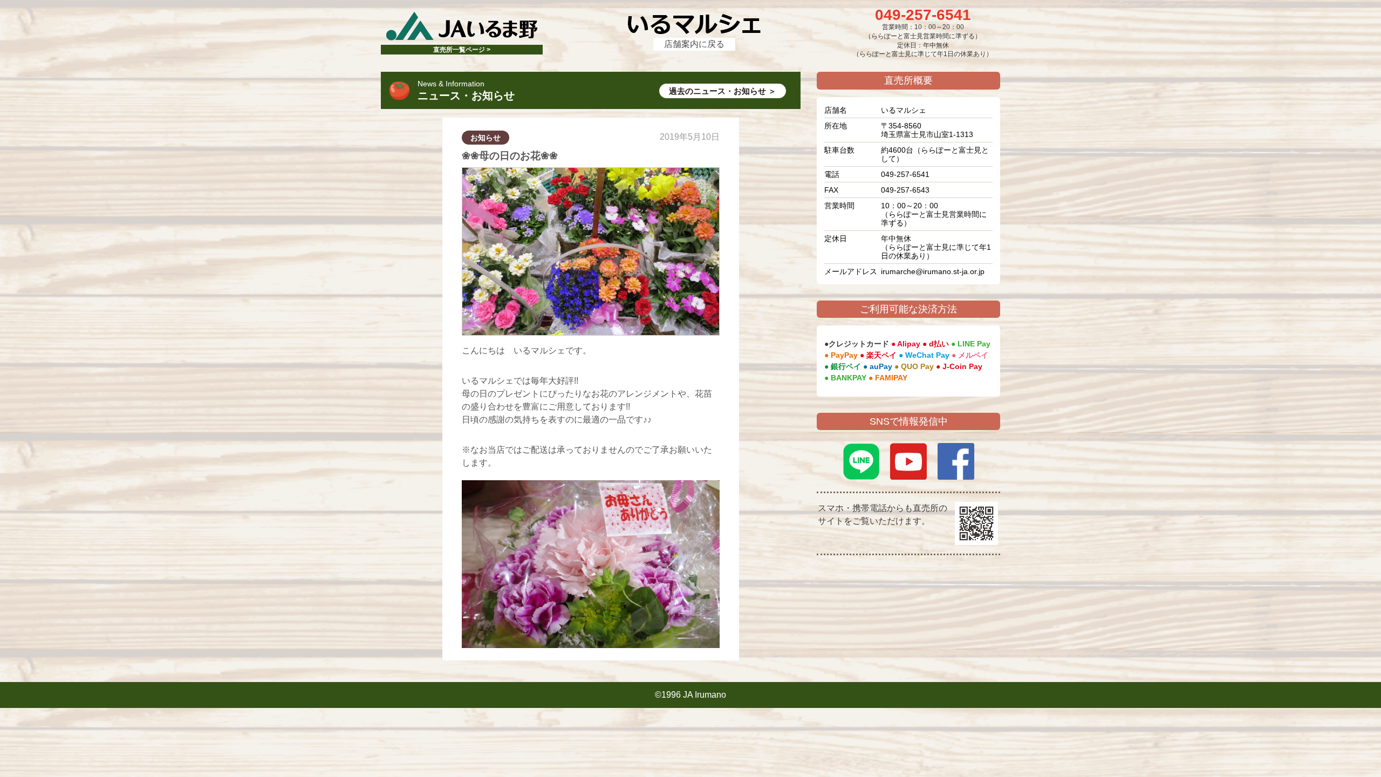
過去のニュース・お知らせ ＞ (722, 91)
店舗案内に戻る (694, 44)
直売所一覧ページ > (461, 49)
